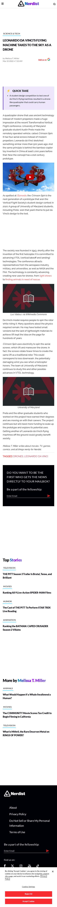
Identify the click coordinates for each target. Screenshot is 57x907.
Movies (7, 586)
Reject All (28, 894)
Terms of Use (17, 832)
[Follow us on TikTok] (37, 867)
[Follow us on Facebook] (5, 867)
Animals (8, 688)
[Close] (53, 871)
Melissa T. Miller (12, 58)
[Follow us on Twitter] (12, 867)
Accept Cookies (29, 901)
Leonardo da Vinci (36, 456)
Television (9, 567)
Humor (7, 601)
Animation (9, 620)
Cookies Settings (28, 887)
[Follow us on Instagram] (21, 867)
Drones (18, 456)
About (13, 807)
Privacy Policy (17, 814)
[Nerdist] (28, 4)
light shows (46, 275)
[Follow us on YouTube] (29, 867)
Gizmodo (21, 195)
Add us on (42, 60)
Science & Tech (11, 33)
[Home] (14, 796)
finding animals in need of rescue (22, 279)
